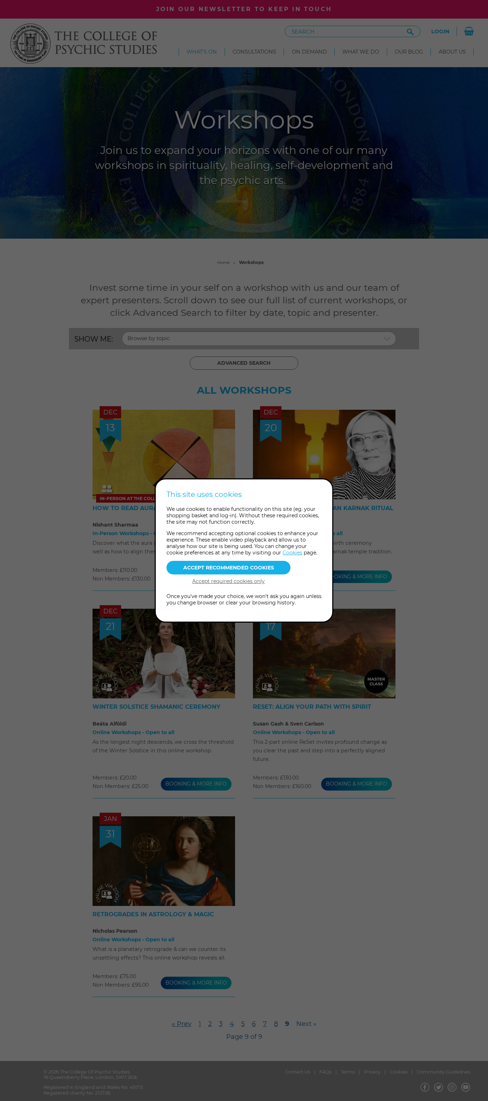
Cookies (292, 552)
